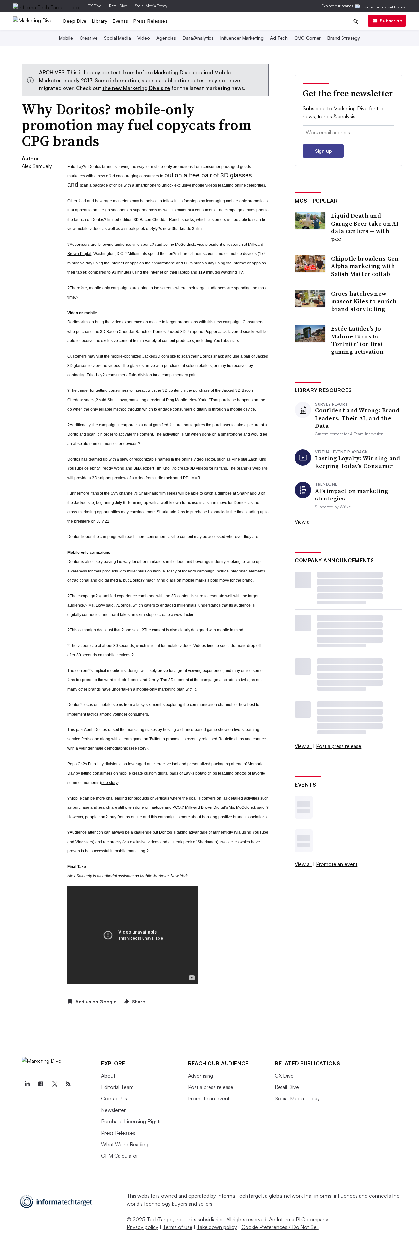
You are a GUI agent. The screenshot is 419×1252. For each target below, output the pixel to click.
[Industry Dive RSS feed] (68, 1084)
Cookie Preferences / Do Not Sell (280, 1227)
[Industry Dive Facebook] (40, 1084)
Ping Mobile (176, 400)
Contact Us (114, 1098)
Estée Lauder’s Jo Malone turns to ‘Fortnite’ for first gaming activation (357, 340)
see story (138, 748)
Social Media (117, 38)
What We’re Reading (124, 1144)
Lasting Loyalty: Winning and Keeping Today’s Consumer (357, 462)
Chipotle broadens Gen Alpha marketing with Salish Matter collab (365, 266)
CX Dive (94, 5)
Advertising (200, 1075)
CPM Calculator (119, 1155)
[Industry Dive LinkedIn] (27, 1084)
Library (100, 21)
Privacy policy (142, 1227)
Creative (89, 38)
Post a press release (338, 746)
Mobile (66, 38)
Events (120, 21)
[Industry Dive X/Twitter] (54, 1084)
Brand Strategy (343, 38)
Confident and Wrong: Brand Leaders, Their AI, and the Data (357, 418)
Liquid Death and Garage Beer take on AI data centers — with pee (365, 227)
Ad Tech (279, 38)
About (108, 1075)
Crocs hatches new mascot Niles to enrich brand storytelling (364, 301)
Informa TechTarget (240, 1195)
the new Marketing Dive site (136, 88)
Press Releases (150, 21)
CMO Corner (307, 38)
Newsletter (113, 1110)
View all (303, 521)
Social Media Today (151, 5)
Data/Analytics (198, 38)
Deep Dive (75, 21)
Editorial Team (117, 1087)
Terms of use (177, 1227)
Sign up (323, 151)
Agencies (166, 38)
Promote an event (336, 864)
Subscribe (391, 20)
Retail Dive (118, 5)
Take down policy (217, 1227)
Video (143, 38)
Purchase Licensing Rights (131, 1121)
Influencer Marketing (242, 38)
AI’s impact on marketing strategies (351, 494)
